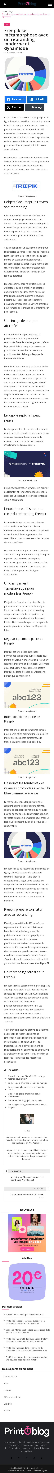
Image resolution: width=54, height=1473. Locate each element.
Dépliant (7, 1390)
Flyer (6, 1383)
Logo (7, 24)
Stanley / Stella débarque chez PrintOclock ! (25, 1314)
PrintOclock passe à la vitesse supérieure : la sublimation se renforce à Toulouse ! (25, 1322)
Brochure (8, 1403)
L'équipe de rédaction (15, 1470)
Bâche (7, 1410)
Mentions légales (40, 1470)
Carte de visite (10, 1376)
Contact (29, 1470)
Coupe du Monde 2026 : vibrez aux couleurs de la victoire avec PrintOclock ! (28, 1331)
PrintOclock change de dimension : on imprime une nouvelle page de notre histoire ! (26, 1358)
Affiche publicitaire (12, 1397)
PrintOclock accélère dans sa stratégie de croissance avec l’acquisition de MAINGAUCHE (26, 1349)
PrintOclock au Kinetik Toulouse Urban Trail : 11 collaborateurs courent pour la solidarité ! (27, 1340)
